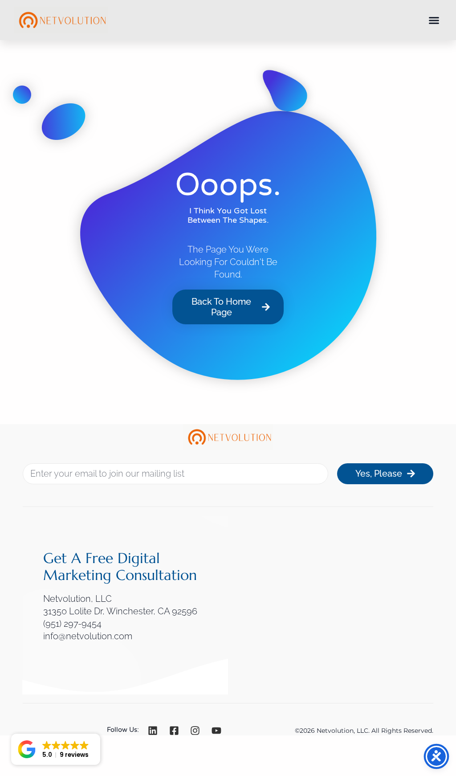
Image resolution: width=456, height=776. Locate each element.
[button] (434, 20)
